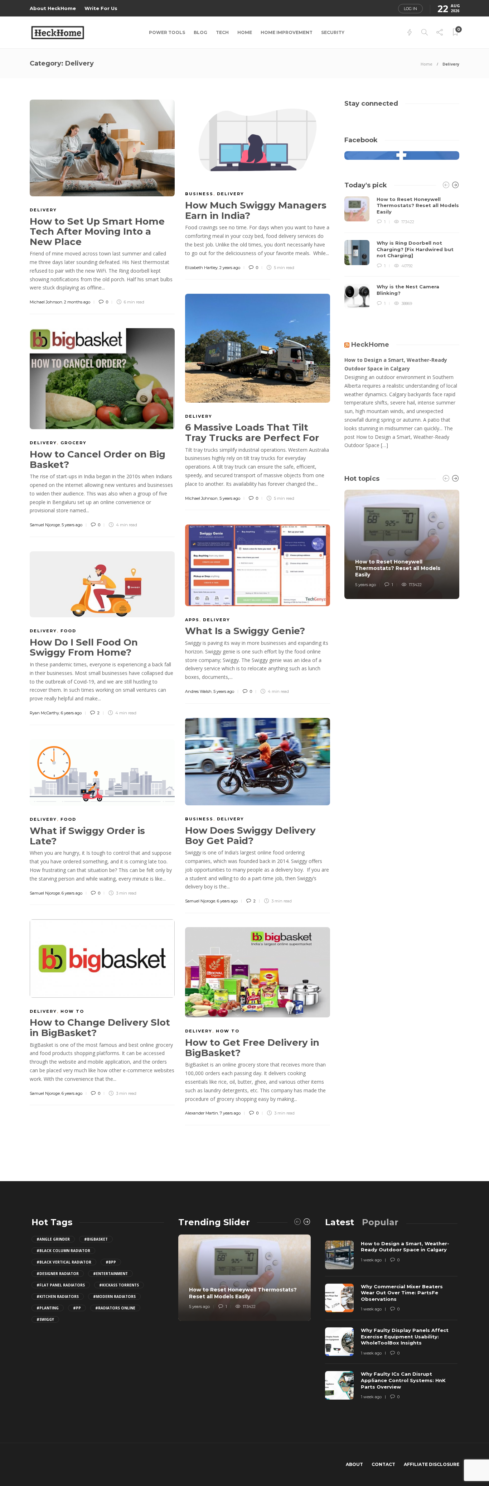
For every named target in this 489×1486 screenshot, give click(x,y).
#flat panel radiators (61, 1285)
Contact (383, 1464)
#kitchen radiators (58, 1296)
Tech (222, 32)
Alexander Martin (201, 1113)
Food (68, 630)
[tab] (339, 1222)
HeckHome (370, 345)
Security (332, 32)
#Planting (48, 1307)
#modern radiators (114, 1296)
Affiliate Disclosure (431, 1464)
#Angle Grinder (53, 1239)
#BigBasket (96, 1239)
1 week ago (371, 1259)
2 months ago (77, 302)
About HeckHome (53, 8)
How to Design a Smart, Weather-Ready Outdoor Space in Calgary (395, 364)
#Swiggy (45, 1319)
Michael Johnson (46, 302)
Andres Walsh (198, 691)
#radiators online (115, 1307)
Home (244, 32)
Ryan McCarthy (44, 712)
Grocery (73, 442)
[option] (401, 252)
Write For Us (100, 8)
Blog (200, 32)
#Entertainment (110, 1273)
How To (72, 1011)
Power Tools (167, 32)
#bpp (111, 1262)
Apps (192, 619)
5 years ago (229, 498)
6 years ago (71, 712)
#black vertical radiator (64, 1262)
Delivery (43, 209)
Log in (410, 8)
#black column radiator (63, 1250)
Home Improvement (287, 32)
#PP (77, 1307)
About (354, 1464)
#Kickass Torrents (119, 1285)
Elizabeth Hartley (201, 267)
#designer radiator (58, 1273)
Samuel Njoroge (45, 524)
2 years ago (229, 267)
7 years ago (230, 1113)
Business (199, 193)
